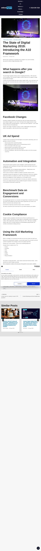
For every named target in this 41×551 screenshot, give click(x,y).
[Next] (38, 320)
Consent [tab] (7, 269)
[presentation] (10, 313)
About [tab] (34, 269)
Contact (21, 14)
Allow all (33, 283)
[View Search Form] (30, 8)
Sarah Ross (6, 56)
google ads (25, 286)
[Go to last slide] (3, 320)
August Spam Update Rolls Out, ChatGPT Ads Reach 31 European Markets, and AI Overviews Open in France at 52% (30, 324)
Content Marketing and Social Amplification (31, 295)
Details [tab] (20, 269)
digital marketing (18, 286)
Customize (20, 283)
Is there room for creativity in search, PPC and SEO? (9, 296)
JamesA (25, 328)
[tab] (18, 332)
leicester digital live (31, 286)
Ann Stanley (6, 328)
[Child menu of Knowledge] (20, 8)
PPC (4, 288)
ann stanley (12, 286)
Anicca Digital (5, 286)
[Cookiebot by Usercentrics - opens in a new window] (35, 266)
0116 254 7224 (35, 8)
